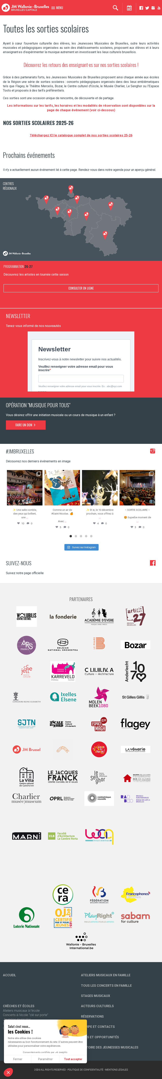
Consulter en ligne (81, 288)
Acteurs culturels (97, 1006)
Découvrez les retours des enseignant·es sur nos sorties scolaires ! (81, 64)
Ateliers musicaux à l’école (21, 1010)
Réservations (92, 1016)
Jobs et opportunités (100, 1037)
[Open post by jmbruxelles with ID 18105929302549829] (137, 487)
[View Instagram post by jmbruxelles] (39, 501)
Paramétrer (45, 1059)
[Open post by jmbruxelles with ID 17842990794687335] (24, 487)
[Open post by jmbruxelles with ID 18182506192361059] (100, 487)
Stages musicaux (95, 996)
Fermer (17, 1059)
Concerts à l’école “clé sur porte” (25, 1015)
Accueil (9, 975)
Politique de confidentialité (85, 1069)
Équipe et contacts (98, 1027)
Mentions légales (116, 1069)
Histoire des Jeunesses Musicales (109, 1047)
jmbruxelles (24, 473)
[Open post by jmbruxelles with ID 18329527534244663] (62, 487)
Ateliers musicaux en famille (105, 975)
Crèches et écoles (18, 1006)
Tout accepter (73, 1059)
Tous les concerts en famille (106, 985)
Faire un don (24, 425)
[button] (8, 1072)
